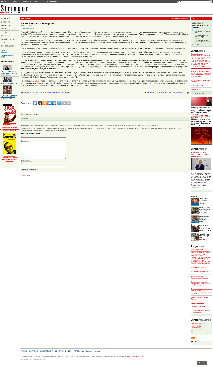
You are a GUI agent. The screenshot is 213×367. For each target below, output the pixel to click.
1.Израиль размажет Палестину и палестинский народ (202, 31)
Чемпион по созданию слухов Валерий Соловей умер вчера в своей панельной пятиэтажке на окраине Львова (201, 74)
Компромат (33, 351)
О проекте (4, 50)
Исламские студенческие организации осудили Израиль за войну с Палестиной (200, 283)
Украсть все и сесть (197, 85)
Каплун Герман (196, 325)
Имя (22, 136)
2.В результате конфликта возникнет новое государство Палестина (202, 37)
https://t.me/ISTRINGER (199, 116)
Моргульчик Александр (198, 323)
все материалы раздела (180, 18)
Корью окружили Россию (198, 307)
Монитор (69, 351)
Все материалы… (198, 93)
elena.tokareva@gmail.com (135, 356)
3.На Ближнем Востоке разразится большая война (202, 41)
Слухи (61, 351)
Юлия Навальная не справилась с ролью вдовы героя (199, 154)
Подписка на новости (7, 55)
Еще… (192, 331)
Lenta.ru (36, 81)
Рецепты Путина (196, 89)
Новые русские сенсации (199, 267)
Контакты (4, 52)
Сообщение (25, 141)
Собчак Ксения (196, 326)
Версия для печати (29, 28)
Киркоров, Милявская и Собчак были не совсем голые (9, 96)
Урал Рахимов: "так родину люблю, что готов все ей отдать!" (165, 92)
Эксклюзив (52, 351)
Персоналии (79, 351)
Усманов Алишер (197, 329)
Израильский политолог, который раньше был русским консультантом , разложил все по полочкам (201, 291)
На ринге (23, 351)
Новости (43, 351)
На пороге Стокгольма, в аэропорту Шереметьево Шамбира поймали (47, 92)
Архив (3, 56)
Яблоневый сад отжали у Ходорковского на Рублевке (199, 277)
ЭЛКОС (42, 359)
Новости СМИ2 (25, 175)
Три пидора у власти (197, 303)
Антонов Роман (196, 327)
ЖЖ (192, 118)
